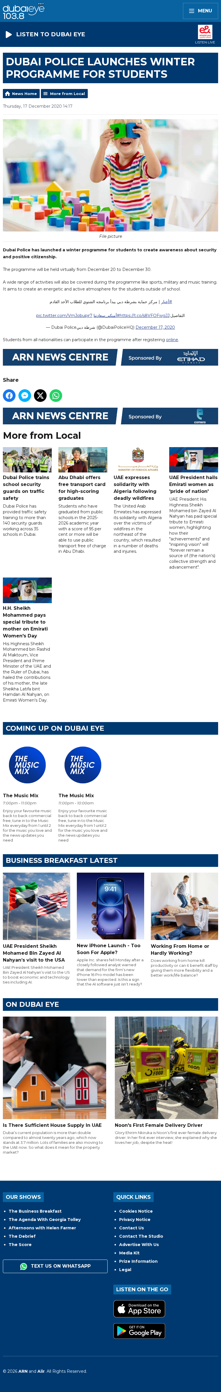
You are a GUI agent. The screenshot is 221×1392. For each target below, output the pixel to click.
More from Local (67, 93)
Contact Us (131, 1227)
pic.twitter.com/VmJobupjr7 (64, 315)
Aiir (41, 1371)
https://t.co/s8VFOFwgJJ (144, 315)
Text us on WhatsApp (60, 1266)
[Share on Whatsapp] (55, 395)
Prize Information (138, 1261)
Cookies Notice (136, 1211)
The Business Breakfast (35, 1211)
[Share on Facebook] (9, 395)
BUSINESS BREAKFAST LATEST (62, 860)
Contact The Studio (141, 1236)
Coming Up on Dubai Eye (55, 728)
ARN (23, 1371)
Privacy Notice (134, 1219)
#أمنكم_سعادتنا (107, 315)
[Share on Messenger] (24, 395)
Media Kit (129, 1253)
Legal (125, 1269)
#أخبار (166, 301)
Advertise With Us (139, 1244)
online (172, 339)
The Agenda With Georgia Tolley (45, 1219)
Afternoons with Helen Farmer (42, 1227)
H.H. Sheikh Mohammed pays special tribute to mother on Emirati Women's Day (25, 622)
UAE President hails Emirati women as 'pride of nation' (193, 484)
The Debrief (22, 1236)
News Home (24, 93)
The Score (20, 1244)
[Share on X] (40, 395)
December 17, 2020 (155, 327)
